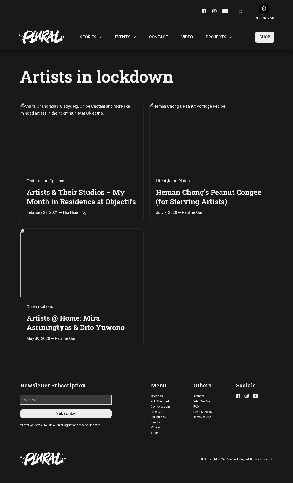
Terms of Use (202, 417)
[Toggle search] (241, 11)
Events (155, 422)
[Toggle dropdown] (100, 37)
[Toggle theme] (264, 8)
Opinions (157, 396)
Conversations (161, 406)
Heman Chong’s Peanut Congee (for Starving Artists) (208, 196)
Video (187, 37)
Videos (155, 427)
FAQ (196, 406)
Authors (198, 396)
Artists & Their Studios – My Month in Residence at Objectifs (81, 196)
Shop (264, 37)
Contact (158, 37)
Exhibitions (158, 417)
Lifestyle (156, 411)
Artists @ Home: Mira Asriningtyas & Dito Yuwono (76, 322)
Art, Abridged (160, 401)
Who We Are (201, 401)
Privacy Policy (202, 411)
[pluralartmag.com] (42, 37)
